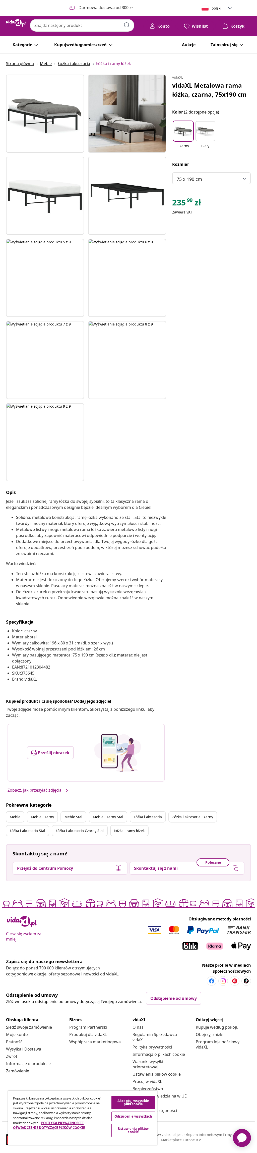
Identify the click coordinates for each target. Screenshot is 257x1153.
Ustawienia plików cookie (157, 1074)
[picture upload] (117, 752)
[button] (183, 137)
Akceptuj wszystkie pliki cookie (133, 1102)
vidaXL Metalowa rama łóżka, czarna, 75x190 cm (209, 89)
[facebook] (211, 980)
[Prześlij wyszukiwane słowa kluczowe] (127, 25)
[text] (186, 204)
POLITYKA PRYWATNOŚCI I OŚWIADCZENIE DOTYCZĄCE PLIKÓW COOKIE (49, 1125)
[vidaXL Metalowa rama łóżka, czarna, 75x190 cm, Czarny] (45, 113)
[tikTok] (246, 980)
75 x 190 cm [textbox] (189, 179)
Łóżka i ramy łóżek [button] (129, 830)
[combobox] (82, 25)
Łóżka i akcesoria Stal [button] (27, 830)
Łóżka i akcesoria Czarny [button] (192, 816)
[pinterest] (234, 980)
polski (216, 8)
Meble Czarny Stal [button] (108, 816)
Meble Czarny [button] (42, 816)
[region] (82, 1118)
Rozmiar (180, 164)
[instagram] (223, 980)
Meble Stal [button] (73, 816)
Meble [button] (15, 816)
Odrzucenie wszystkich (133, 1116)
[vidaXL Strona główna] (16, 23)
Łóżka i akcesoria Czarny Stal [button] (80, 830)
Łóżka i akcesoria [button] (148, 816)
